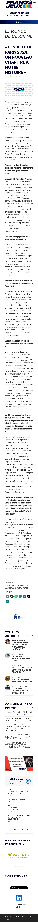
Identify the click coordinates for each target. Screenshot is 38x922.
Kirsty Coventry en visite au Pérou (22, 680)
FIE (6, 588)
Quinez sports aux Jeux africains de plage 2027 (22, 670)
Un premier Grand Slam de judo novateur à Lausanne (21, 645)
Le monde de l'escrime (19, 34)
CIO (6, 585)
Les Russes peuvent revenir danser (21, 658)
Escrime (29, 585)
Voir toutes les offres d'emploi (19, 829)
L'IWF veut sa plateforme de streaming (20, 690)
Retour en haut (27, 917)
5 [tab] (22, 866)
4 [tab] (20, 866)
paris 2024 (12, 588)
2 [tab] (17, 866)
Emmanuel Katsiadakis (16, 585)
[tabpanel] (15, 856)
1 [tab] (15, 866)
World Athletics (22, 588)
